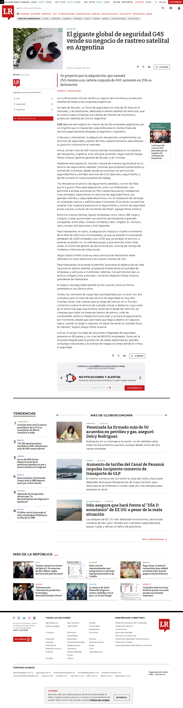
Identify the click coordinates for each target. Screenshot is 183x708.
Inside (91, 645)
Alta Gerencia (73, 623)
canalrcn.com (47, 676)
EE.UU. (38, 562)
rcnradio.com (62, 676)
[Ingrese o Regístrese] (179, 8)
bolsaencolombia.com (111, 672)
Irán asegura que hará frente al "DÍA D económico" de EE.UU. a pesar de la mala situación (124, 510)
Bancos (105, 19)
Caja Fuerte (72, 626)
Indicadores (51, 645)
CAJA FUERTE (125, 14)
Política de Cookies (100, 700)
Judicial (39, 584)
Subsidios (67, 19)
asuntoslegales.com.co (23, 672)
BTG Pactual (133, 19)
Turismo (96, 19)
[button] (60, 378)
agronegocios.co (43, 672)
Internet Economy (53, 648)
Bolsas (20, 509)
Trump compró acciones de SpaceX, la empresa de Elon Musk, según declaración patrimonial (49, 569)
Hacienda (21, 491)
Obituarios (71, 648)
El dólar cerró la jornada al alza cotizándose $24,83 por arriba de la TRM (32, 515)
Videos (70, 658)
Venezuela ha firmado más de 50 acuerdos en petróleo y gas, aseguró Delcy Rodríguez (120, 432)
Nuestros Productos (124, 626)
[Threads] (35, 618)
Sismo (46, 19)
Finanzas (49, 642)
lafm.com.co (92, 676)
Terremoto (55, 19)
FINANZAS (24, 14)
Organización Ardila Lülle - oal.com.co (158, 673)
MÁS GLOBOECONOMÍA (153, 539)
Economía (93, 632)
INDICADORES (138, 14)
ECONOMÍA (35, 14)
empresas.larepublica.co (64, 672)
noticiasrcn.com (77, 676)
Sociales (49, 658)
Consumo (50, 632)
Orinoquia (78, 19)
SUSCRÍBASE (175, 2)
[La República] (8, 12)
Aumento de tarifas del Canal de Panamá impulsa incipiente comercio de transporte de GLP (125, 469)
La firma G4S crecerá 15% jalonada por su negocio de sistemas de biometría (159, 151)
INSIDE (149, 14)
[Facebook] (137, 67)
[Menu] (18, 14)
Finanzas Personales (76, 642)
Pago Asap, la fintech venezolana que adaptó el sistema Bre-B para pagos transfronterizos (155, 569)
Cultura (92, 584)
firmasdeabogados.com (88, 672)
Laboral (20, 456)
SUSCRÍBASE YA (134, 388)
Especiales (71, 639)
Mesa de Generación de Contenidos (131, 623)
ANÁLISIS (96, 14)
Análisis (92, 623)
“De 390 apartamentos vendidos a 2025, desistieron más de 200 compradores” (32, 446)
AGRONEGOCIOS (83, 14)
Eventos (92, 639)
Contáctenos (121, 629)
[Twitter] (143, 67)
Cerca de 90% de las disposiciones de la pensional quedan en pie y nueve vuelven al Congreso (31, 463)
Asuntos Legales (53, 626)
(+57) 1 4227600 (20, 630)
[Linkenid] (25, 618)
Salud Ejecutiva (95, 652)
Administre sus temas (26, 118)
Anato (87, 19)
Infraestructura (73, 645)
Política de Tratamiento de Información (132, 639)
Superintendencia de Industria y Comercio (133, 645)
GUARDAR (163, 67)
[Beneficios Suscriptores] (171, 8)
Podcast (49, 652)
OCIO (54, 14)
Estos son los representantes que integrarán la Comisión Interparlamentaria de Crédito (102, 571)
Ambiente (147, 584)
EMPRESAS (46, 14)
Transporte (22, 422)
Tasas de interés (118, 19)
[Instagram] (30, 618)
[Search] (163, 8)
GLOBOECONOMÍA (66, 14)
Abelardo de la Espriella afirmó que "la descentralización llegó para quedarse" (33, 498)
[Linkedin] (149, 67)
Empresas (50, 639)
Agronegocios (52, 623)
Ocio (91, 648)
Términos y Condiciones (125, 636)
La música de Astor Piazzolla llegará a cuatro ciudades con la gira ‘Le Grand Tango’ (101, 591)
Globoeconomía (96, 642)
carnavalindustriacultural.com (26, 676)
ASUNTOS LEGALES (109, 14)
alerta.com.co (106, 676)
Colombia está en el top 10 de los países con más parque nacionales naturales (156, 591)
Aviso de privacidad (123, 632)
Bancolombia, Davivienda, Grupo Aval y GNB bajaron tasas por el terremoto (31, 480)
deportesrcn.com (123, 676)
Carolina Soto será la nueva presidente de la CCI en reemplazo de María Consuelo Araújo (32, 429)
